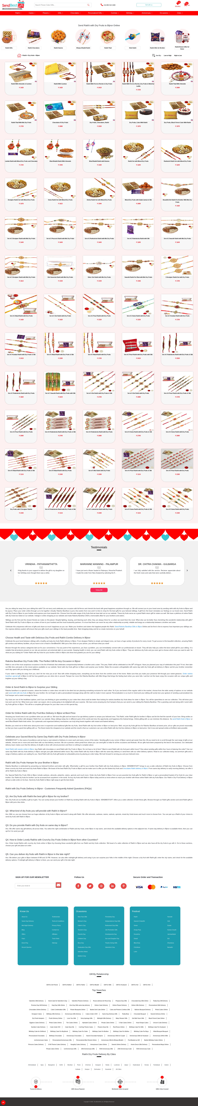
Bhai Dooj (137, 943)
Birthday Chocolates (55, 1036)
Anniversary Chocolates (74, 1036)
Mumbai (70, 1065)
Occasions (164, 13)
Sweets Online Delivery (119, 1044)
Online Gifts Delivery (137, 1005)
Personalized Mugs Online (160, 1044)
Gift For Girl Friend (52, 985)
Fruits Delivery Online (55, 1018)
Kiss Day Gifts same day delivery (80, 1005)
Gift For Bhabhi (94, 985)
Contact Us (55, 930)
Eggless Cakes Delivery (37, 1022)
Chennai (88, 1065)
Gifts (59, 13)
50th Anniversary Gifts (106, 1049)
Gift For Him (146, 985)
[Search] (88, 5)
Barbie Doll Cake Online (97, 1009)
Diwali (136, 938)
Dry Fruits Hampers (38, 1018)
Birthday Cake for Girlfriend (37, 1031)
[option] (12, 39)
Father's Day (82, 925)
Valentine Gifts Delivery (36, 1001)
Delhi (61, 1065)
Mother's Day (82, 956)
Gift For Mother (67, 985)
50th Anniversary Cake (143, 1049)
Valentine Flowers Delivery (80, 1001)
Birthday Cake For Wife (136, 1027)
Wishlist (177, 4)
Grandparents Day (111, 934)
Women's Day (82, 921)
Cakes (31, 13)
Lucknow (117, 1065)
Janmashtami (171, 934)
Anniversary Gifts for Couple (116, 1036)
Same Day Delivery (28, 921)
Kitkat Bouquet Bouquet (160, 1031)
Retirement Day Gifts (111, 925)
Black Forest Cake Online (157, 1018)
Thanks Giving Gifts (111, 943)
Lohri (135, 951)
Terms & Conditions (58, 921)
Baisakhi (170, 947)
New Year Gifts (82, 917)
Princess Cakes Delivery (36, 1044)
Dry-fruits (31, 55)
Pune (79, 1065)
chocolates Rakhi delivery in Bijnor (135, 768)
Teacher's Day (82, 930)
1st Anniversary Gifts (70, 1049)
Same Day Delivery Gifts (109, 1014)
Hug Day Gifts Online (58, 1005)
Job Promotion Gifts (111, 930)
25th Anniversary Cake (125, 1049)
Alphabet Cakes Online (89, 1022)
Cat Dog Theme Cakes (86, 1027)
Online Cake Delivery (101, 1005)
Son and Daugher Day (112, 938)
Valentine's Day (110, 947)
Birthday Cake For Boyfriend (59, 1031)
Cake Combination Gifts (58, 1009)
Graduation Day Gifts (84, 947)
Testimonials (56, 917)
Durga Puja (137, 930)
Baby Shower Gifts (121, 1018)
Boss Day (81, 943)
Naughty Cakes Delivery (78, 1044)
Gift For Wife (107, 985)
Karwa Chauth (171, 930)
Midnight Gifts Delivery (104, 1018)
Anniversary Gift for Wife (160, 1036)
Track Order (55, 938)
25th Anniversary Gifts (88, 1049)
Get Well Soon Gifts (138, 1018)
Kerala (147, 1065)
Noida (107, 1065)
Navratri (169, 917)
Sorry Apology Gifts (86, 1018)
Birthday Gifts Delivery (53, 1014)
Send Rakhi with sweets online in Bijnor (20, 749)
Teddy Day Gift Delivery (160, 1001)
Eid (168, 938)
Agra (42, 1065)
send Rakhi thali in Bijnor (181, 719)
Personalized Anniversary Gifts (62, 1040)
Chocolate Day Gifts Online (140, 1001)
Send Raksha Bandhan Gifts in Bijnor (128, 626)
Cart (188, 4)
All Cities (118, 1069)
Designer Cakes (37, 1014)
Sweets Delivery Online (158, 1014)
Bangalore (51, 1065)
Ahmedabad (32, 1065)
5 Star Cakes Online (125, 1022)
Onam (136, 925)
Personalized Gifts (95, 13)
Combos (114, 13)
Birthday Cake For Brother (100, 1031)
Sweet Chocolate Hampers (94, 1036)
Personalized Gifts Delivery (157, 1005)
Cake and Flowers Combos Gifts (120, 1009)
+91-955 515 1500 (109, 5)
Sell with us (148, 5)
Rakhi (17, 13)
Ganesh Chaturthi (139, 921)
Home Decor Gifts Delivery (139, 1044)
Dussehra (137, 934)
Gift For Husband (121, 985)
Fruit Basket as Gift (134, 1040)
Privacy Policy (56, 925)
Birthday (129, 13)
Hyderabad (136, 1065)
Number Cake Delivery (38, 1027)
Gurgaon (98, 1065)
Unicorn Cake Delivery (160, 1022)
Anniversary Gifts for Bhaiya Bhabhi (112, 1040)
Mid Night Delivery (27, 925)
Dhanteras (170, 943)
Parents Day (81, 934)
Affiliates (54, 934)
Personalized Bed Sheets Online (86, 1040)
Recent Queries (26, 947)
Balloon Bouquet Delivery (143, 1009)
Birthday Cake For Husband (157, 1027)
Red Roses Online (119, 1027)
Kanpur (87, 1069)
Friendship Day (110, 917)
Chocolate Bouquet (140, 1014)
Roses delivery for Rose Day (102, 1001)
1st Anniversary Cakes (41, 1040)
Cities (179, 13)
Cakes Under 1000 (92, 1014)
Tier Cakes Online (72, 1022)
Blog (23, 930)
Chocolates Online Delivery (37, 1009)
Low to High (167, 55)
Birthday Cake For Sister (80, 1031)
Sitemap (54, 943)
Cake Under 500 (55, 1027)
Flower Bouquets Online (77, 1009)
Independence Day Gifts (112, 921)
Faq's (23, 938)
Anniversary (146, 13)
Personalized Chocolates (37, 1036)
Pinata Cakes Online (107, 1022)
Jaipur (126, 1065)
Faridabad (156, 1065)
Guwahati (108, 1069)
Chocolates (74, 13)
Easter (169, 925)
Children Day (82, 938)
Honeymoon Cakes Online (98, 1044)
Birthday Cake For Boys (141, 1031)
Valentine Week (83, 951)
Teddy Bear (125, 1014)
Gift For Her (134, 985)
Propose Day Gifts (121, 1001)
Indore (167, 1065)
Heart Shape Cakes (142, 1022)
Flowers (46, 13)
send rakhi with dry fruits (18, 693)
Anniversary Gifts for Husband (139, 1036)
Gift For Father (80, 985)
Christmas (137, 947)
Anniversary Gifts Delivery (73, 1014)
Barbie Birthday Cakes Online (153, 1040)
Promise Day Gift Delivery (39, 1005)
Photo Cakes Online (161, 1009)
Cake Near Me (69, 1027)
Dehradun (97, 1069)
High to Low (178, 55)
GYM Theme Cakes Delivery (57, 1044)
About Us (24, 917)
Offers (23, 934)
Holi (168, 921)
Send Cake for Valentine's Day (57, 1001)
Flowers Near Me (103, 1027)
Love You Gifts (71, 1018)
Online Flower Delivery (120, 1005)
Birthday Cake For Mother (121, 1031)
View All (99, 590)
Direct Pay (25, 943)
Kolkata (78, 1069)
